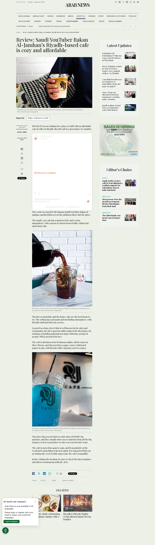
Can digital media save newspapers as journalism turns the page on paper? (112, 83)
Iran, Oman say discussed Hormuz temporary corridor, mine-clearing (111, 95)
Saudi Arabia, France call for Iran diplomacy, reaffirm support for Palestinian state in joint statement (112, 185)
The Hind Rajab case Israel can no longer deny (111, 217)
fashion (37, 21)
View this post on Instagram (45, 173)
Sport (101, 16)
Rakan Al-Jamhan (67, 480)
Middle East (38, 16)
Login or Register (11, 521)
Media (70, 16)
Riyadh (54, 480)
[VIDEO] (77, 503)
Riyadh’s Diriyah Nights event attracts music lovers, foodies (77, 516)
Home (18, 32)
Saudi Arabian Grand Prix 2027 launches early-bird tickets (57, 26)
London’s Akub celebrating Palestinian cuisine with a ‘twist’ (46, 516)
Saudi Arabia (24, 16)
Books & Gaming (115, 21)
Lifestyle (80, 16)
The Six (101, 21)
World (50, 16)
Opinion (91, 16)
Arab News (22, 2)
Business (61, 16)
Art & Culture (24, 21)
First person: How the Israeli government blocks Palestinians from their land (112, 202)
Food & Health (88, 21)
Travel (59, 21)
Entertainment (72, 21)
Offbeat (48, 21)
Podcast (133, 16)
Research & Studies (116, 16)
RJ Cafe (43, 480)
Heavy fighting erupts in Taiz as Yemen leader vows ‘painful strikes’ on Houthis (112, 69)
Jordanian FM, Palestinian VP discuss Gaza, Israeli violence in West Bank (112, 56)
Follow (22, 178)
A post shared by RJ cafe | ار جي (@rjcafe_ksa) (62, 207)
